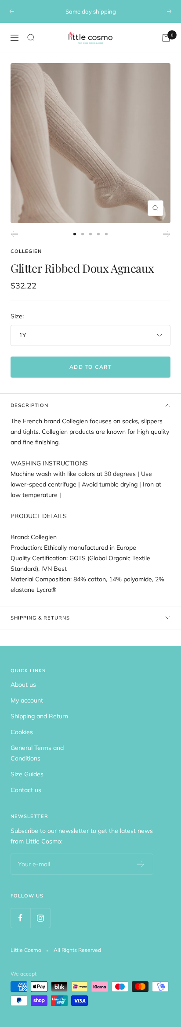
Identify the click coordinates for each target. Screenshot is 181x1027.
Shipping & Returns (40, 618)
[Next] (166, 234)
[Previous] (14, 234)
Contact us (26, 790)
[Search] (31, 38)
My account (27, 700)
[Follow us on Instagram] (40, 918)
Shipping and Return (39, 716)
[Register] (141, 864)
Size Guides (27, 774)
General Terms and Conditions (37, 753)
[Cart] (166, 38)
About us (23, 684)
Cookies (22, 732)
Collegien (26, 251)
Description (29, 405)
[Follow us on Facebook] (20, 918)
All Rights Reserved (77, 950)
